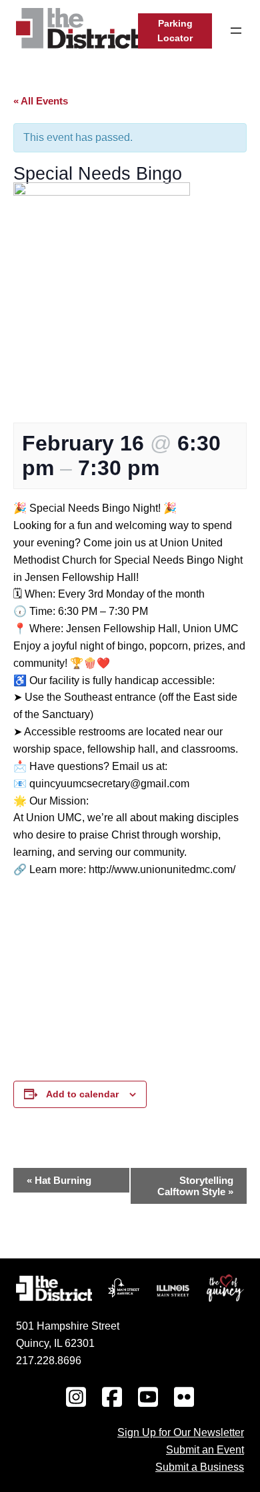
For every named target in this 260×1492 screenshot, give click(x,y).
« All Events (40, 100)
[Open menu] (236, 31)
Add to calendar (82, 1094)
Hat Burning (59, 1180)
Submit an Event (205, 1449)
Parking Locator (175, 31)
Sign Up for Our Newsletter (180, 1432)
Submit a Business (199, 1467)
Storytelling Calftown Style (195, 1186)
